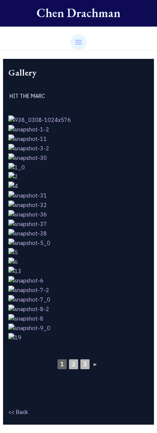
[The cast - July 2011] (78, 119)
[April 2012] (78, 167)
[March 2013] (78, 271)
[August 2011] (78, 242)
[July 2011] (78, 129)
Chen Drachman (78, 13)
